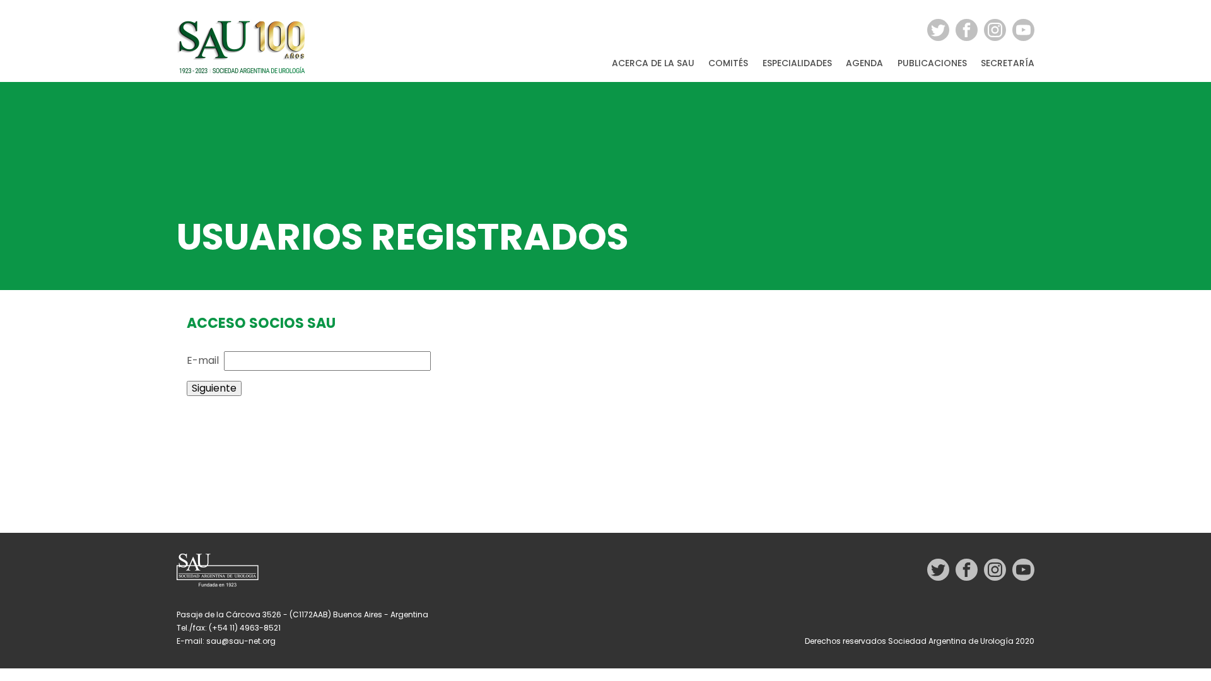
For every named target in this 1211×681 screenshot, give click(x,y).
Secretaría (1007, 63)
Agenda (864, 63)
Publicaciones (932, 63)
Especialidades (797, 63)
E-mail (203, 360)
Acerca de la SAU (653, 63)
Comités (728, 63)
